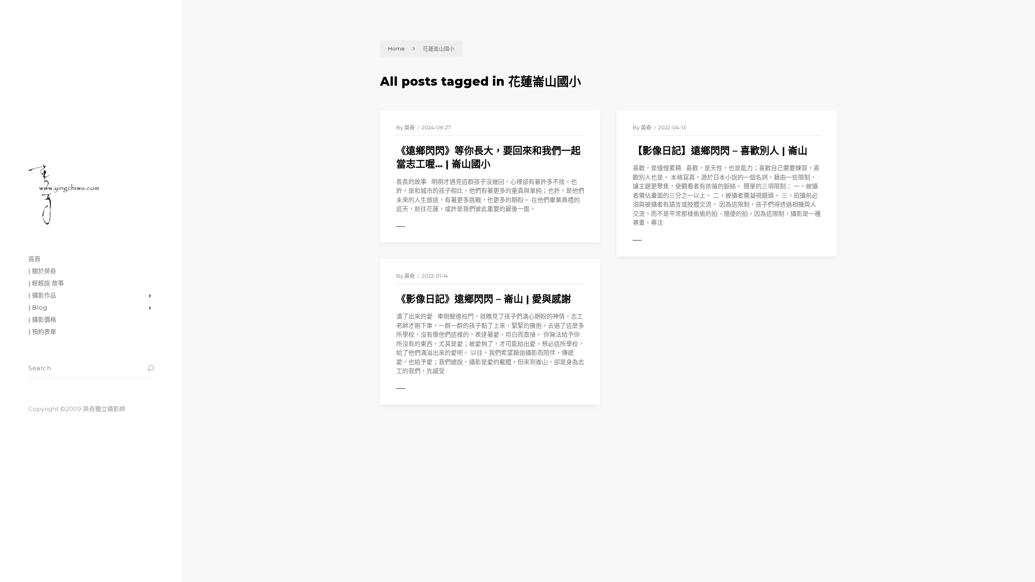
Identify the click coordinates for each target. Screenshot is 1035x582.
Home (396, 48)
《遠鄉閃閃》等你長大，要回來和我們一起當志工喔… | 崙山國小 (488, 157)
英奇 (409, 127)
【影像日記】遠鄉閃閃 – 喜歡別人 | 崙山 (720, 150)
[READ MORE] (418, 226)
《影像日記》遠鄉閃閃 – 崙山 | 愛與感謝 (483, 299)
